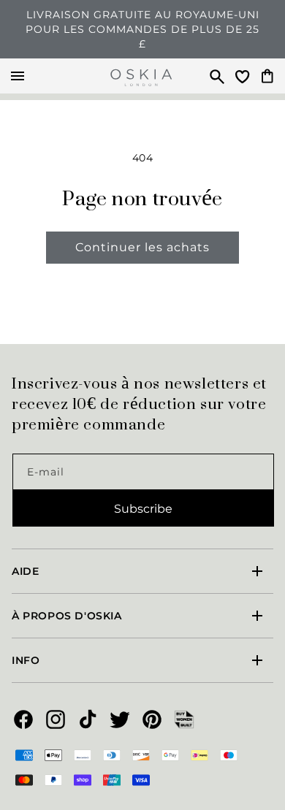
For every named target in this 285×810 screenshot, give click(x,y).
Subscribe (143, 509)
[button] (210, 76)
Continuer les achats (142, 247)
